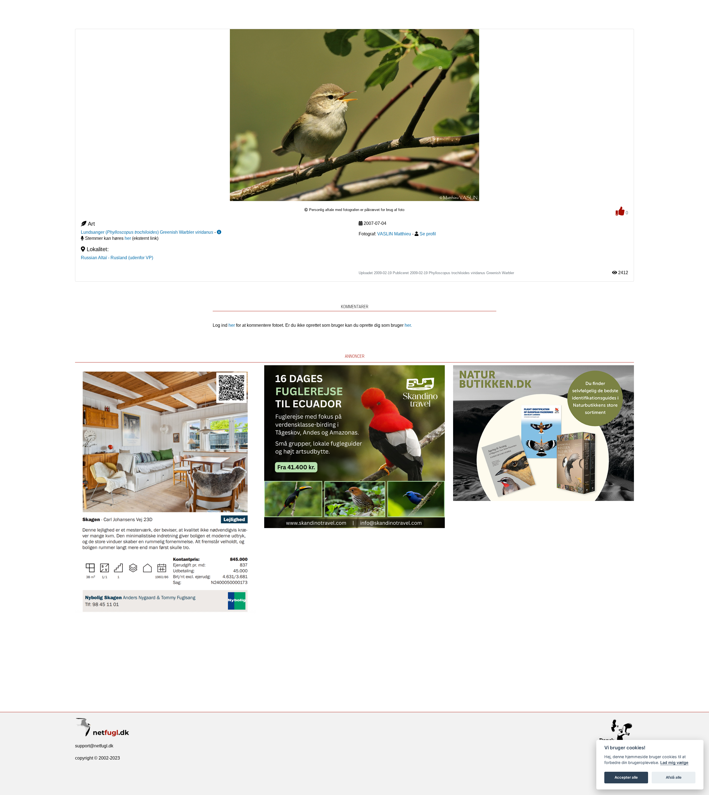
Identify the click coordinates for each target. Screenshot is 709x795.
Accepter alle (626, 777)
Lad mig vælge (674, 762)
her (128, 238)
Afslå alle (674, 777)
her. (408, 325)
